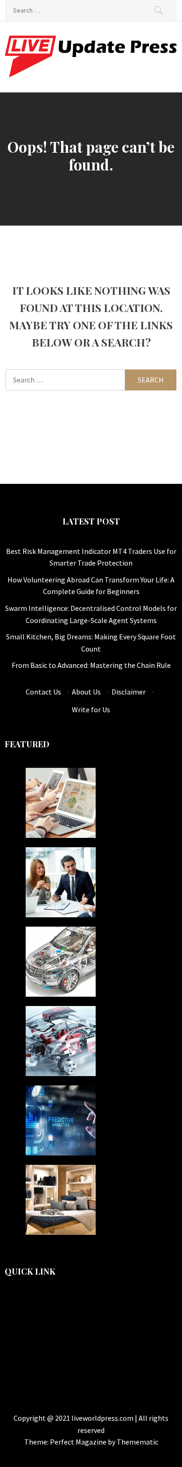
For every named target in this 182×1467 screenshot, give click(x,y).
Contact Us (43, 691)
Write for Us (91, 709)
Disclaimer (129, 691)
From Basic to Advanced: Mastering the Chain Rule (91, 665)
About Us (86, 691)
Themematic (137, 1441)
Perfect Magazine (79, 1441)
